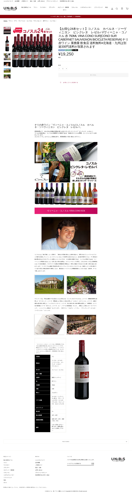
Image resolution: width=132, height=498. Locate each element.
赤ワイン (54, 381)
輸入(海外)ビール (26, 7)
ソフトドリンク (98, 7)
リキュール (74, 7)
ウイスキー (43, 7)
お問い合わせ (41, 1)
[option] (66, 16)
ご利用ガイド (24, 1)
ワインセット (55, 366)
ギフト (65, 10)
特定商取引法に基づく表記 (67, 1)
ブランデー (52, 7)
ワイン (35, 7)
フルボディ (55, 392)
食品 (106, 7)
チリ (53, 356)
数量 (59, 65)
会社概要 (17, 1)
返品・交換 (33, 1)
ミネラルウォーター (85, 7)
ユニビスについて (8, 1)
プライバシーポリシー (52, 1)
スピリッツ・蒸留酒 (63, 7)
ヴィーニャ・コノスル (57, 369)
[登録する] (93, 464)
